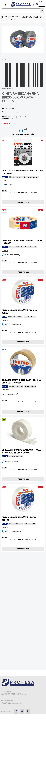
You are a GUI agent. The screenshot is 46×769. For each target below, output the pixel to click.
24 (25, 129)
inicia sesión (12, 112)
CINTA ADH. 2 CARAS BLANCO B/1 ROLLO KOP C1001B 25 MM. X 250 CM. (21, 451)
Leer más (4, 191)
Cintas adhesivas (14, 18)
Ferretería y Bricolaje (13, 16)
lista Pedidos (10, 109)
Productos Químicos (29, 16)
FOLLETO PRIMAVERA (32, 177)
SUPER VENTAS (31, 247)
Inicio (3, 16)
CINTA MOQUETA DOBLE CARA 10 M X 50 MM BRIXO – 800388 (21, 381)
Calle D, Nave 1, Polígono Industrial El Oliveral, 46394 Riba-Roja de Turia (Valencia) (13, 693)
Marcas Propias (12, 118)
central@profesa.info (14, 704)
